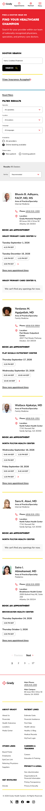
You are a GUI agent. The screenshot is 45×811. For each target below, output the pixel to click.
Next (28, 655)
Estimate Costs (30, 715)
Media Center (7, 730)
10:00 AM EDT (23, 375)
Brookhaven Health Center (31, 591)
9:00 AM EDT (9, 471)
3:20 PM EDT (9, 364)
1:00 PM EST (9, 258)
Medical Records (30, 734)
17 (33, 663)
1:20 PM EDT (23, 454)
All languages (9, 130)
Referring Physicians (10, 763)
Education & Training (32, 758)
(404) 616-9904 (33, 325)
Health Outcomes (9, 723)
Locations (6, 727)
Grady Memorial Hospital (30, 218)
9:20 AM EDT (9, 375)
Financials (6, 719)
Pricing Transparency (32, 782)
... (18, 264)
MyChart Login (30, 738)
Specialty (5, 105)
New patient (11, 154)
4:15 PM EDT (9, 247)
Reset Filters (7, 95)
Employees (6, 756)
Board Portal (7, 752)
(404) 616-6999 (33, 584)
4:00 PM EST (9, 264)
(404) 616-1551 (33, 418)
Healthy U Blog (30, 730)
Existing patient (28, 154)
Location (5, 115)
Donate (5, 786)
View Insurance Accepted (16, 79)
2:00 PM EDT (9, 623)
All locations (9, 120)
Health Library (29, 727)
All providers (11, 141)
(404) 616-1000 (33, 211)
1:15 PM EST (23, 258)
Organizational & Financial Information (32, 777)
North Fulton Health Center (31, 426)
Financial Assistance (32, 719)
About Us (6, 715)
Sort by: (5, 174)
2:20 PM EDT (9, 460)
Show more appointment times (15, 270)
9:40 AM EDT (9, 454)
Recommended (17, 174)
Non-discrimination (31, 772)
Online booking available (16, 144)
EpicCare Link (7, 759)
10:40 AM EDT (9, 381)
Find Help (28, 723)
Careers (27, 754)
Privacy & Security (31, 786)
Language (5, 125)
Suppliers (5, 767)
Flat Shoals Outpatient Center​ (29, 334)
